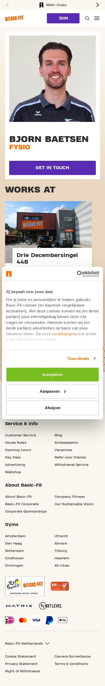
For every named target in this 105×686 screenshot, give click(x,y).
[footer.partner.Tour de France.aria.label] (25, 586)
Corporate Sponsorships (26, 511)
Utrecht (61, 536)
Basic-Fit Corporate (22, 504)
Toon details (78, 358)
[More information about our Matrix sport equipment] (19, 606)
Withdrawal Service (71, 465)
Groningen (14, 565)
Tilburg (61, 551)
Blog (58, 435)
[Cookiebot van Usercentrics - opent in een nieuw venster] (77, 273)
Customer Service (20, 435)
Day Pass (13, 457)
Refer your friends (70, 457)
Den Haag (13, 543)
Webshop (13, 472)
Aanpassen (50, 391)
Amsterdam (15, 536)
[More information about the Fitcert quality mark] (60, 586)
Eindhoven (14, 558)
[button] (6, 5)
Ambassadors (66, 442)
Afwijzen (52, 408)
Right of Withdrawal (22, 671)
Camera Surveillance (72, 656)
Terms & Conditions (71, 664)
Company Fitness (70, 497)
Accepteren (52, 374)
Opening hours (18, 450)
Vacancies (63, 450)
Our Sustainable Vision (74, 504)
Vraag (87, 18)
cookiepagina (64, 333)
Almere (61, 543)
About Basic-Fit (18, 497)
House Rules (15, 442)
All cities (62, 565)
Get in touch (52, 167)
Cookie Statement (20, 656)
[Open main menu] (97, 18)
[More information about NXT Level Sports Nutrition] (50, 606)
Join (63, 18)
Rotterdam (14, 551)
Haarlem (62, 558)
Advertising (15, 465)
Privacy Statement (21, 664)
